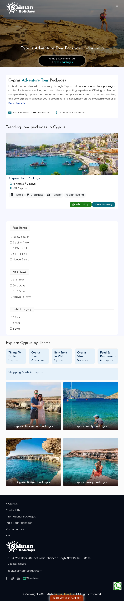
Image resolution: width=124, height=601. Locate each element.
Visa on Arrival (15, 529)
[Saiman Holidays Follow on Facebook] (7, 578)
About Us (11, 504)
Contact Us (13, 510)
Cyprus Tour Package (24, 178)
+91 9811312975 (16, 564)
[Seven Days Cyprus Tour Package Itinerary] (62, 153)
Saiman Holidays (64, 594)
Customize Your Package (66, 598)
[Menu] (117, 6)
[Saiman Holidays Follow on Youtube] (18, 578)
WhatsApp (82, 204)
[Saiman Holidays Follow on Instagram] (12, 578)
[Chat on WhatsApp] (118, 586)
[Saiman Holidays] (22, 7)
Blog (8, 535)
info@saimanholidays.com (24, 570)
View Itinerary (103, 204)
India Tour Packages (19, 523)
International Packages (21, 516)
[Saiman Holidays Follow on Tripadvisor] (31, 578)
